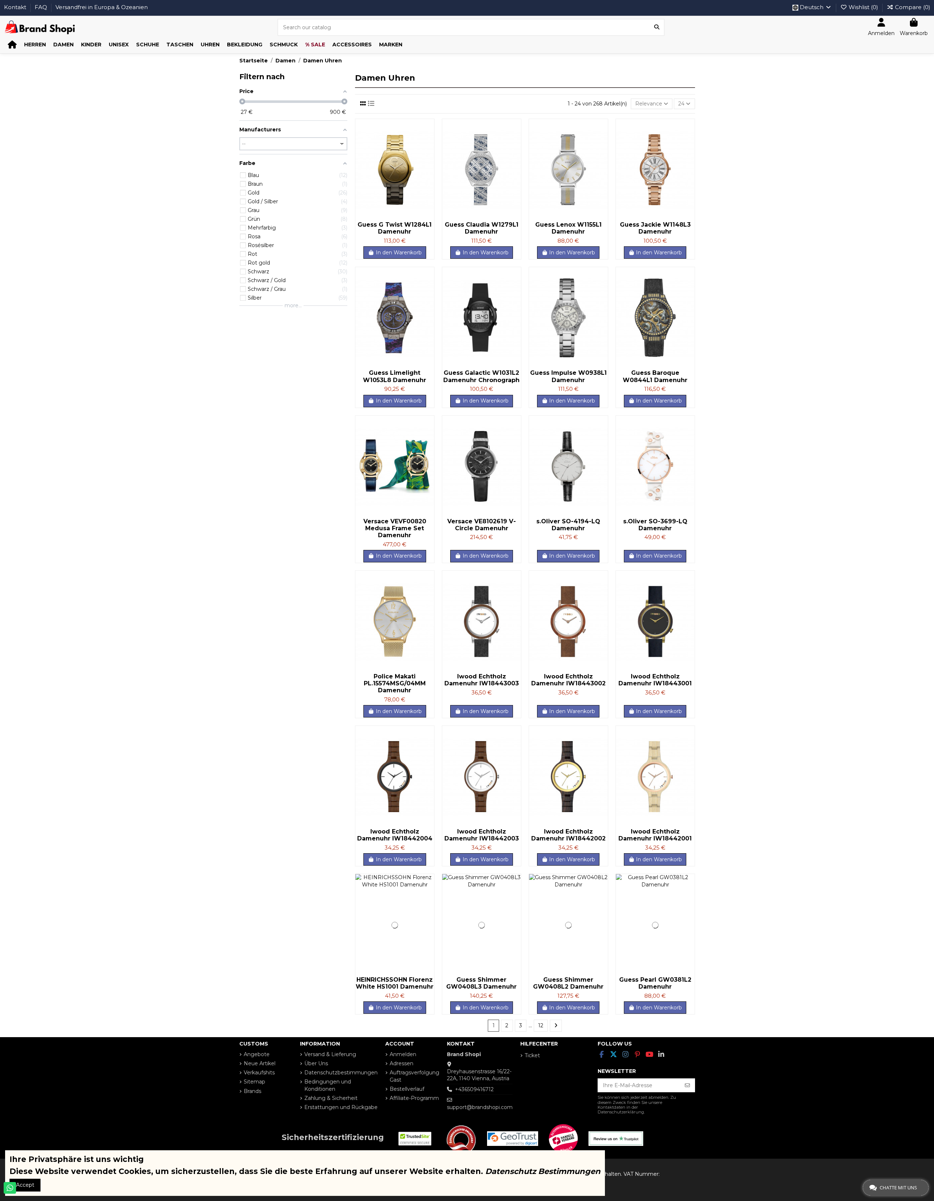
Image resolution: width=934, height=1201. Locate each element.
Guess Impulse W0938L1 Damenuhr (568, 376)
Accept (25, 1185)
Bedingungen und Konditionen (327, 1085)
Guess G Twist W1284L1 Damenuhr (395, 228)
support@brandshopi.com (480, 1107)
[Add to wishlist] (428, 129)
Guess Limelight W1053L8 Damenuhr (394, 376)
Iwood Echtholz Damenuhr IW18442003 (481, 835)
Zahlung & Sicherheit (331, 1098)
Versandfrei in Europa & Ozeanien (101, 7)
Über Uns (316, 1063)
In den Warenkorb (399, 252)
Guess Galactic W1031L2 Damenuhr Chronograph (481, 376)
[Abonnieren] (687, 1085)
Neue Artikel (259, 1063)
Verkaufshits (259, 1072)
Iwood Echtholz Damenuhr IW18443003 (481, 680)
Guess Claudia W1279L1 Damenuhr (481, 228)
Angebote (257, 1054)
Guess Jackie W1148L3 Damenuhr (655, 228)
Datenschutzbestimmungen (341, 1072)
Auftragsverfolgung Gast (414, 1076)
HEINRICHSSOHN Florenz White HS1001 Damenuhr (394, 983)
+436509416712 (474, 1089)
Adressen (401, 1063)
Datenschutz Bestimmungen (543, 1171)
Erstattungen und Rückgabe (341, 1107)
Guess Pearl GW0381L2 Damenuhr (655, 983)
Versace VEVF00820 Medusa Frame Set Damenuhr (394, 528)
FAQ (42, 7)
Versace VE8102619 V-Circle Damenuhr (481, 525)
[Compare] (428, 142)
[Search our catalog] (656, 27)
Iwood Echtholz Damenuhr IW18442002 (568, 835)
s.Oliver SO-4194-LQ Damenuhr (568, 525)
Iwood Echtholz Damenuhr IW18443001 (655, 680)
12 (540, 1025)
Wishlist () (863, 7)
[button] (35, 44)
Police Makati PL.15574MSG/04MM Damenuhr (395, 683)
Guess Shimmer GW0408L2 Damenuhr (568, 983)
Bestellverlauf (407, 1089)
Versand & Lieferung (330, 1054)
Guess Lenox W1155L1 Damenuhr (568, 228)
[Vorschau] (428, 155)
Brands (252, 1091)
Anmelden (403, 1054)
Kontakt (16, 7)
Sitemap (254, 1081)
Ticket (532, 1055)
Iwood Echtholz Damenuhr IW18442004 (394, 835)
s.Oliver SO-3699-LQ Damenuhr (655, 525)
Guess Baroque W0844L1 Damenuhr (655, 376)
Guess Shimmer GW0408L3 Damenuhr (481, 983)
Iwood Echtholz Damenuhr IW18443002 (568, 680)
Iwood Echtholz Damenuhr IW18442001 (655, 835)
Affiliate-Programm (414, 1098)
